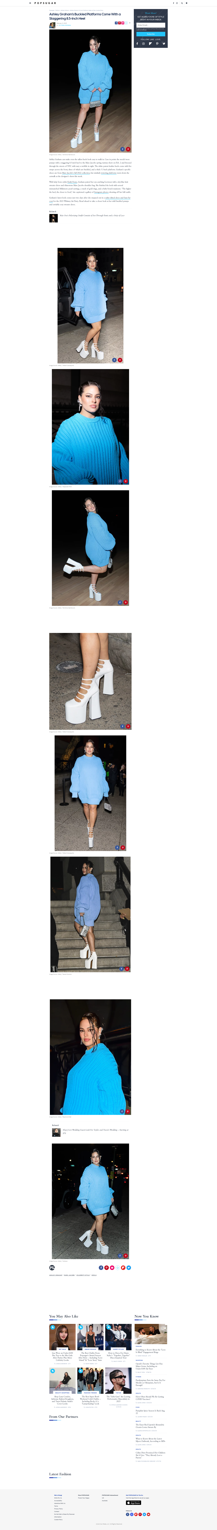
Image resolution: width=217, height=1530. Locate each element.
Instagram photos (101, 192)
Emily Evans (72, 182)
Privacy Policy (155, 28)
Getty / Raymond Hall (64, 1117)
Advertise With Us (59, 1503)
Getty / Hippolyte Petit (65, 486)
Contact (56, 1511)
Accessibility (58, 1500)
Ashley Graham (55, 1275)
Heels (94, 1275)
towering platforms (109, 173)
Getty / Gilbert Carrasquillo (66, 365)
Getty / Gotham (63, 1261)
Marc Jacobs (69, 1275)
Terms (149, 28)
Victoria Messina (65, 25)
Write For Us (58, 1498)
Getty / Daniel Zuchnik (65, 974)
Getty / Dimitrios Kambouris (66, 154)
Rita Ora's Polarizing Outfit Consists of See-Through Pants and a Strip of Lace (92, 215)
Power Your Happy (83, 1498)
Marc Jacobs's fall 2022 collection (76, 173)
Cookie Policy (58, 1519)
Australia (104, 1500)
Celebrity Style (83, 1275)
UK (103, 1498)
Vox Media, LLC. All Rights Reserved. (111, 1524)
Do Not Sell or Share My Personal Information (64, 1515)
